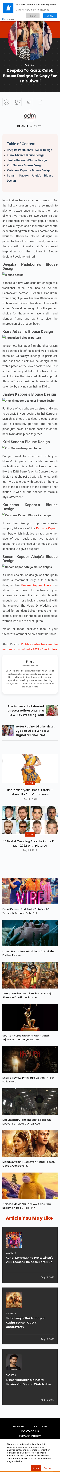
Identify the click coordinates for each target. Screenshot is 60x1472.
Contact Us (30, 1431)
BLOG (30, 783)
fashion (29, 65)
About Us (41, 1426)
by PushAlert (9, 19)
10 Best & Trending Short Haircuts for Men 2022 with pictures (30, 843)
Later (33, 15)
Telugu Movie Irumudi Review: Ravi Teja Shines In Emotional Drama (27, 995)
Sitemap (18, 1426)
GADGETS (11, 1253)
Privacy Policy (30, 1436)
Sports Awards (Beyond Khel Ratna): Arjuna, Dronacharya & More (26, 1037)
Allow (50, 15)
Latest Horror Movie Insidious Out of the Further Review (28, 953)
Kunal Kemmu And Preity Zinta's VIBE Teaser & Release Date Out (25, 911)
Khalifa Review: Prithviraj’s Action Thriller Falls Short (28, 1079)
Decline (47, 1468)
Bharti (22, 126)
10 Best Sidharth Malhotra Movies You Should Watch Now (28, 1382)
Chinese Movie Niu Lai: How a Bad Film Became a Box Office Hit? (26, 1206)
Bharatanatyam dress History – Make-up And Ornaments (30, 792)
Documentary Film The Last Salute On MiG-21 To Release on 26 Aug (26, 1121)
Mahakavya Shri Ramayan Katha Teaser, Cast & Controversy (28, 1164)
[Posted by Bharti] (30, 115)
